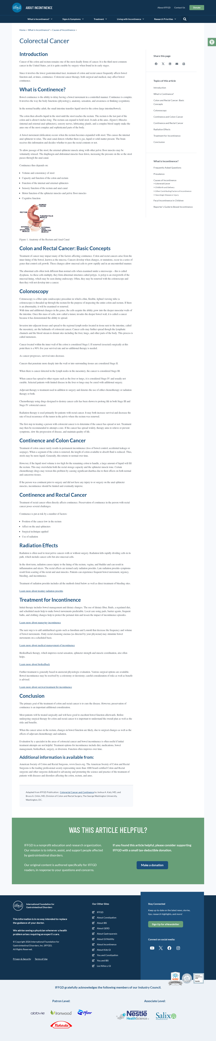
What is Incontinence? (38, 19)
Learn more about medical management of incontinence (47, 645)
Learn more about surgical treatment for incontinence (45, 687)
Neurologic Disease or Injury (167, 195)
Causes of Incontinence (63, 30)
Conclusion (159, 142)
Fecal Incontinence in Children (169, 200)
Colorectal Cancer (162, 183)
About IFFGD (163, 7)
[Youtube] (152, 948)
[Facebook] (169, 948)
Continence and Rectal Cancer (168, 123)
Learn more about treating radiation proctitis (41, 590)
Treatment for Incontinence (167, 135)
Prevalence (159, 174)
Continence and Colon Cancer (168, 116)
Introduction (160, 87)
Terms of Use (41, 959)
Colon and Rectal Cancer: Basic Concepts (169, 102)
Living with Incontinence (129, 19)
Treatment (99, 19)
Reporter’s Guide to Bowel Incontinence (173, 206)
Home (22, 30)
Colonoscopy (160, 110)
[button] (212, 42)
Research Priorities (163, 19)
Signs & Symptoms (71, 19)
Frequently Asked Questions (167, 167)
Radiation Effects (162, 129)
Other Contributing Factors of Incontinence (173, 191)
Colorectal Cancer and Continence (77, 792)
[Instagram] (178, 948)
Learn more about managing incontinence (40, 622)
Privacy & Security (22, 959)
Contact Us (179, 7)
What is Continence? (164, 94)
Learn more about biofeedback (34, 664)
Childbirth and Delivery (164, 187)
